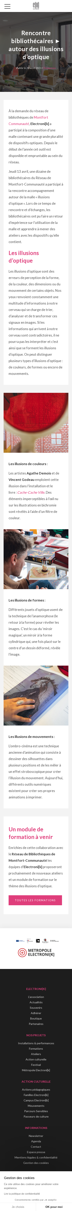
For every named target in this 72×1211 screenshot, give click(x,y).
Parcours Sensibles (36, 1111)
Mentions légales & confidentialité (36, 1157)
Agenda (36, 1141)
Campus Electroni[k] (36, 1100)
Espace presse (36, 1152)
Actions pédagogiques (36, 1089)
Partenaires (36, 1023)
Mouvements (36, 1105)
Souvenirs (36, 1007)
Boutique (36, 1018)
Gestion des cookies (36, 1162)
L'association (36, 997)
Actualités (36, 1002)
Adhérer (36, 1013)
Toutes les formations (35, 900)
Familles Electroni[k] (36, 1095)
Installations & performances (36, 1043)
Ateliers (36, 1054)
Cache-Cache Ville (30, 492)
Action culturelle (36, 1059)
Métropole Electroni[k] (36, 1070)
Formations (49, 68)
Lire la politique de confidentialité (22, 1193)
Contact (36, 1146)
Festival (36, 1064)
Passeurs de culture (36, 1116)
